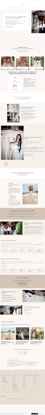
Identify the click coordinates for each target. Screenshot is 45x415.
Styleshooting (34, 340)
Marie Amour (2, 340)
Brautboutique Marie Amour (6, 375)
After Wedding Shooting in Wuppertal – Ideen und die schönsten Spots (36, 342)
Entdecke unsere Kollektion (22, 285)
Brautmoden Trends (18, 340)
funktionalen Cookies (18, 398)
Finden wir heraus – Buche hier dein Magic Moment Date (22, 98)
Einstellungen (33, 413)
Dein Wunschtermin (3, 396)
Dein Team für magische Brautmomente (28, 154)
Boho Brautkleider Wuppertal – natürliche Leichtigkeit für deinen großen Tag (22, 342)
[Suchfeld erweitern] (37, 1)
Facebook (14, 391)
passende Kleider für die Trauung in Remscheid (21, 363)
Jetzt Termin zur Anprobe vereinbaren (22, 174)
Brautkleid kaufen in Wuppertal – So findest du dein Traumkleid (7, 342)
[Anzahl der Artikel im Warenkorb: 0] (41, 1)
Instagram (16, 391)
